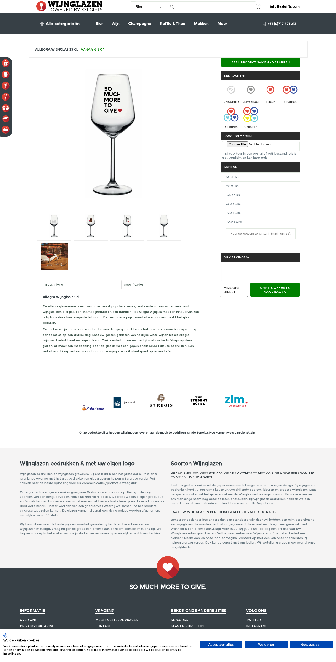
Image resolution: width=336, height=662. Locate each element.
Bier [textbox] (138, 7)
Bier (99, 23)
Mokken (201, 23)
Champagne (139, 23)
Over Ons (28, 620)
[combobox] (148, 7)
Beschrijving (54, 284)
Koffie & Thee (172, 23)
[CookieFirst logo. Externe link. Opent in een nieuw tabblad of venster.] (5, 635)
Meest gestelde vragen (116, 620)
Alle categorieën (63, 24)
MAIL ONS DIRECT (231, 290)
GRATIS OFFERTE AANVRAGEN (275, 289)
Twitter (253, 620)
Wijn (116, 23)
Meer (222, 23)
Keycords (179, 620)
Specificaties (134, 284)
